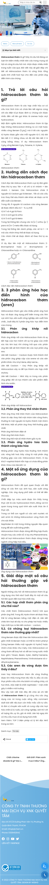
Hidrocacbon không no (23, 127)
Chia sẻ (8, 739)
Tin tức (29, 44)
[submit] (40, 2)
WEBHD (35, 882)
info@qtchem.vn (15, 829)
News (5, 44)
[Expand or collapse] (45, 50)
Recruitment (17, 44)
